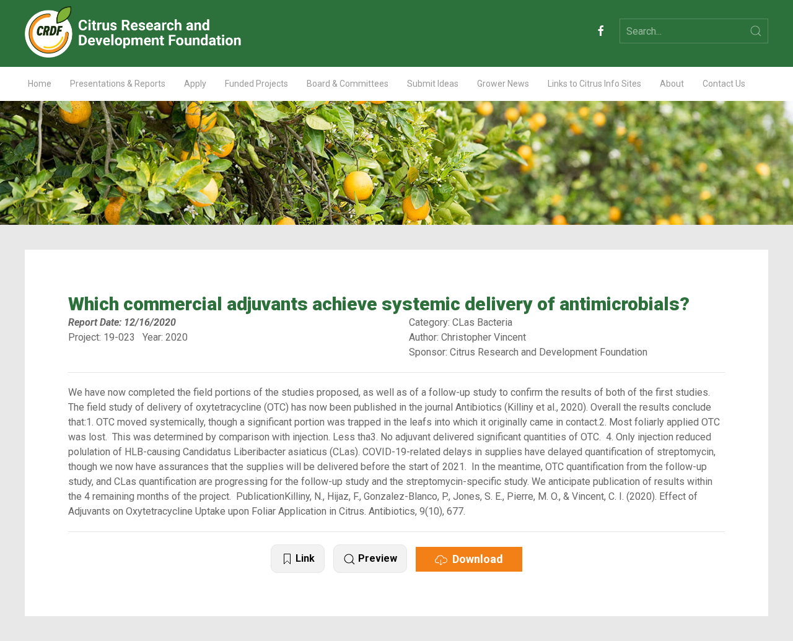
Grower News (503, 84)
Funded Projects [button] (256, 84)
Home (39, 84)
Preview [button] (376, 558)
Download (475, 558)
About (672, 84)
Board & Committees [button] (347, 84)
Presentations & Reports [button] (117, 84)
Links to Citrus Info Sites (594, 84)
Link (304, 558)
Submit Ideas (432, 84)
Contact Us (724, 84)
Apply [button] (195, 84)
